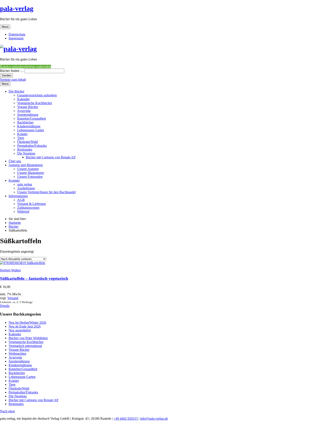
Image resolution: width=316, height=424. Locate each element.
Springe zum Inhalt (13, 79)
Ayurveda (24, 111)
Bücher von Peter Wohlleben (28, 338)
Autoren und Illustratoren (26, 165)
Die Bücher (16, 91)
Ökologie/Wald (27, 142)
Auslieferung (26, 188)
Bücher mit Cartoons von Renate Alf (50, 157)
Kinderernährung (28, 126)
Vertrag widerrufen (38, 66)
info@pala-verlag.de (154, 418)
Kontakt (14, 180)
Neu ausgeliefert (20, 330)
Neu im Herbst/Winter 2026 (27, 322)
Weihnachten (17, 353)
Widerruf (23, 211)
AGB (21, 200)
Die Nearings (26, 153)
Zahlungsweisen (28, 207)
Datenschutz (17, 34)
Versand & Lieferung (31, 204)
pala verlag (24, 184)
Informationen (18, 196)
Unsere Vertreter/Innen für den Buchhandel (46, 192)
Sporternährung (27, 114)
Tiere (20, 138)
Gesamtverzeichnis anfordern (37, 95)
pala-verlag (16, 8)
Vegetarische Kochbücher (34, 103)
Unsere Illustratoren (30, 173)
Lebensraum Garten (30, 130)
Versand (12, 298)
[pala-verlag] (18, 49)
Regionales (24, 149)
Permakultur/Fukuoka (32, 145)
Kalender (23, 99)
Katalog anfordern (12, 66)
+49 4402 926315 (126, 418)
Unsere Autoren (28, 169)
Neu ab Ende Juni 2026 (25, 326)
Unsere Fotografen (30, 176)
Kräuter (22, 134)
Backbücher (25, 122)
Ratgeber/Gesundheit (31, 118)
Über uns (15, 161)
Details (4, 306)
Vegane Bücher (27, 107)
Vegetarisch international (25, 346)
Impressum (16, 38)
